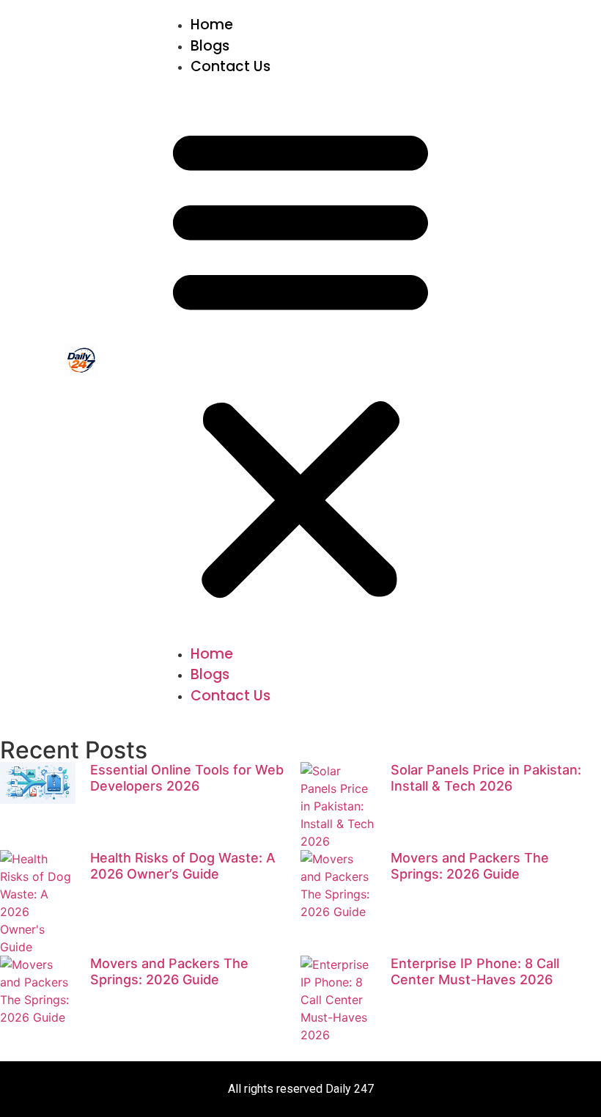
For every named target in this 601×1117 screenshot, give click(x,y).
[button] (300, 361)
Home (212, 24)
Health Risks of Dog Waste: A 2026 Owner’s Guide (183, 866)
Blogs (210, 46)
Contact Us (230, 66)
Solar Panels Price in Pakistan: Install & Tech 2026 (486, 778)
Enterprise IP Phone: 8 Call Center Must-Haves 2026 (475, 971)
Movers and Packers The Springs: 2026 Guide (470, 866)
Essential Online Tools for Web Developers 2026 (187, 778)
